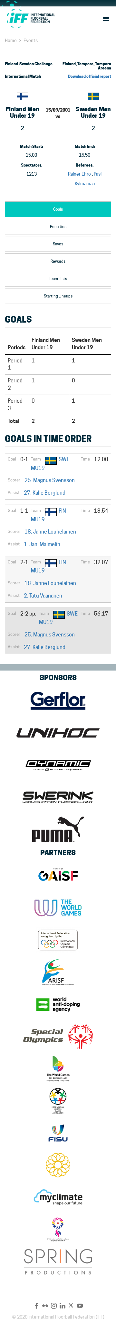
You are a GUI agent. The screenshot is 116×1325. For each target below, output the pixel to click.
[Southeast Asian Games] (58, 1165)
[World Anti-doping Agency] (58, 1004)
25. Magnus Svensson (49, 480)
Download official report (89, 76)
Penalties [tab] (58, 226)
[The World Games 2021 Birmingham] (58, 1069)
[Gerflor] (58, 701)
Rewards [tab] (58, 261)
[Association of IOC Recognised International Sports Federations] (58, 972)
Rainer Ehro (79, 174)
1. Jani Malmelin (42, 544)
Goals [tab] (58, 209)
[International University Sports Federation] (58, 1133)
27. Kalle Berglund (44, 493)
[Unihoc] (58, 733)
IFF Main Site (30, 18)
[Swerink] (58, 797)
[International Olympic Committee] (58, 940)
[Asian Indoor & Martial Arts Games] (58, 1229)
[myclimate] (58, 1197)
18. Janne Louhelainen (50, 532)
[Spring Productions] (58, 1262)
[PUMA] (58, 829)
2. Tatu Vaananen (43, 596)
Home (11, 40)
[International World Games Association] (58, 908)
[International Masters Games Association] (58, 1101)
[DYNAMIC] (58, 765)
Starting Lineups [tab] (58, 296)
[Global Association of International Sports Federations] (58, 876)
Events (31, 40)
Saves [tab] (58, 244)
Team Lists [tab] (58, 278)
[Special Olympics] (58, 1036)
